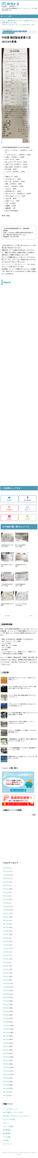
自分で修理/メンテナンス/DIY (13, 1112)
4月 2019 (6, 1053)
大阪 (20, 31)
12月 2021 (6, 948)
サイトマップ (7, 1144)
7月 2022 (6, 924)
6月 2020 (6, 1004)
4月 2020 (6, 1011)
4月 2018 (6, 1095)
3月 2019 (6, 1057)
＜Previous (7, 615)
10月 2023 (6, 878)
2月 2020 (6, 1018)
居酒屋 (15, 31)
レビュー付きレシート (10, 1109)
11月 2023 (6, 875)
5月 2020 (6, 1008)
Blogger (19, 1154)
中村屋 (24, 31)
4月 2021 (6, 969)
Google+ (9, 509)
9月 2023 (6, 882)
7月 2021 (6, 959)
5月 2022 (6, 931)
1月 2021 (6, 980)
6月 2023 (6, 889)
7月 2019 (6, 1043)
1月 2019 (6, 1064)
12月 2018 (6, 1067)
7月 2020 (6, 1001)
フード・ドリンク (8, 31)
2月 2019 (6, 1060)
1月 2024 (6, 868)
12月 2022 (6, 906)
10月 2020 (6, 990)
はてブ (27, 508)
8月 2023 (6, 885)
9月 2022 (6, 917)
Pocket (9, 519)
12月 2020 (6, 983)
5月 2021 (6, 966)
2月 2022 (6, 941)
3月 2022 (6, 938)
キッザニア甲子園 (9, 1119)
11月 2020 (6, 987)
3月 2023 (6, 896)
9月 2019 (6, 1036)
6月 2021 (6, 962)
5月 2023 (6, 892)
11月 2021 (6, 952)
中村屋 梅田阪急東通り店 (8, 32)
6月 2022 (6, 927)
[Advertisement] (19, 366)
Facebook (27, 500)
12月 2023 (6, 871)
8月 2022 (6, 920)
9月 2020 (6, 994)
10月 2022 (6, 913)
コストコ (6, 1123)
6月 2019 (6, 1046)
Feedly (27, 519)
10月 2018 (6, 1074)
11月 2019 (6, 1029)
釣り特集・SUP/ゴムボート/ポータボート (16, 1116)
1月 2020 (6, 1022)
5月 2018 (6, 1092)
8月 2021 (6, 955)
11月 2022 (6, 910)
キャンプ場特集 (8, 1126)
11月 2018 (6, 1071)
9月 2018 (6, 1078)
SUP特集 (6, 1140)
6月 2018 (6, 1088)
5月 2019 (6, 1050)
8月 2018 (6, 1081)
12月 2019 (6, 1025)
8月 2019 (6, 1039)
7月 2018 (6, 1085)
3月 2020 (6, 1015)
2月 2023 (6, 899)
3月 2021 (6, 973)
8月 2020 (6, 997)
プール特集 (6, 1137)
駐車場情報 (6, 1133)
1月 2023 (6, 903)
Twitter (9, 500)
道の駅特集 (6, 1130)
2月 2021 (6, 976)
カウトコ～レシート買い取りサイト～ (14, 264)
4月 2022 (6, 934)
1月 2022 (6, 945)
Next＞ (31, 615)
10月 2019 (6, 1032)
